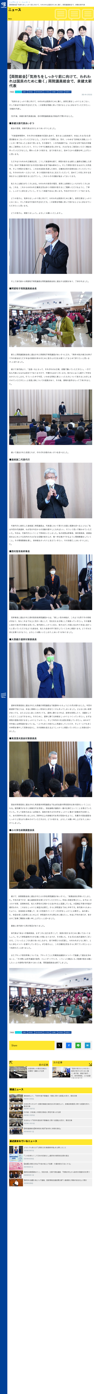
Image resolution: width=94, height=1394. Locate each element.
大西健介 (54, 92)
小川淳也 (46, 92)
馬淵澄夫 (61, 92)
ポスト (59, 1045)
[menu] (3, 695)
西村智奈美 (38, 92)
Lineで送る (78, 1045)
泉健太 (25, 92)
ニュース (25, 2)
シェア (69, 1045)
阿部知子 (68, 92)
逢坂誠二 (31, 92)
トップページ (13, 2)
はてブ (87, 1045)
